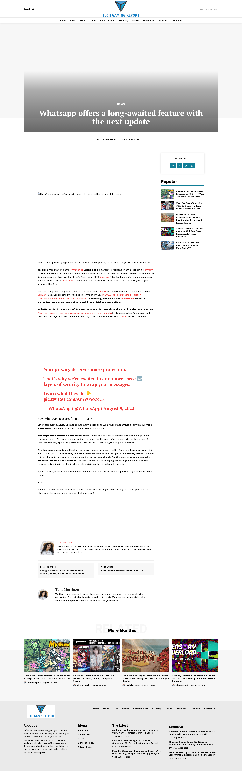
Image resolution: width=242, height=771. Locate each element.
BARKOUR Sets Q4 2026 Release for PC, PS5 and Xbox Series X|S (187, 245)
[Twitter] (179, 165)
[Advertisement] (96, 172)
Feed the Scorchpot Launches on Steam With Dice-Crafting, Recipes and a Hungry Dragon (189, 218)
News (121, 104)
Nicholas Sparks (34, 682)
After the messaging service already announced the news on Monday (75, 313)
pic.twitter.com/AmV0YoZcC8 (74, 399)
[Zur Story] (96, 518)
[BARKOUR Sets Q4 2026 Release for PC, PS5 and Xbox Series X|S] (167, 245)
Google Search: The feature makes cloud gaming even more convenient (63, 572)
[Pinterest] (186, 165)
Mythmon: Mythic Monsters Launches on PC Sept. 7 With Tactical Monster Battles (190, 194)
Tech (114, 736)
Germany (42, 295)
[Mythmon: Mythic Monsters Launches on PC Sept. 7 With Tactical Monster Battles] (167, 193)
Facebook (68, 280)
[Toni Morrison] (44, 594)
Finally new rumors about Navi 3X (122, 570)
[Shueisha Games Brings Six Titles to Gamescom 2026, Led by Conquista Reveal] (167, 205)
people (102, 291)
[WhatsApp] (192, 165)
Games (115, 747)
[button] (29, 9)
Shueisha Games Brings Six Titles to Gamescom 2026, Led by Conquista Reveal (189, 206)
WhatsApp (77, 269)
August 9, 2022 (118, 408)
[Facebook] (173, 165)
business (105, 277)
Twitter (124, 316)
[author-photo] (25, 682)
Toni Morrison (108, 139)
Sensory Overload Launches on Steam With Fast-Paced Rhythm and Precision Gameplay (189, 232)
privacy (148, 269)
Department (127, 298)
